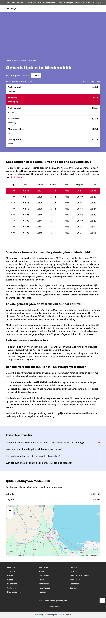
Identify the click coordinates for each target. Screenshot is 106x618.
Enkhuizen (43, 567)
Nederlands (55, 606)
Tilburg (59, 2)
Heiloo (41, 571)
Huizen (10, 575)
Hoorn (41, 580)
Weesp (10, 580)
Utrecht (41, 2)
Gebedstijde (11, 8)
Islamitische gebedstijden (56, 600)
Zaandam (74, 588)
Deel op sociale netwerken (102, 600)
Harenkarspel (45, 588)
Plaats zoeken (98, 8)
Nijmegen (97, 2)
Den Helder (44, 575)
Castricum (11, 588)
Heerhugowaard (14, 592)
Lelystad (11, 567)
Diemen (73, 567)
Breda (88, 2)
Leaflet (83, 555)
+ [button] (10, 510)
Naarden (42, 592)
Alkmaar (73, 571)
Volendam (74, 584)
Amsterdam (10, 2)
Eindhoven (50, 2)
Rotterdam (21, 2)
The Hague (32, 2)
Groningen (68, 2)
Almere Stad (79, 2)
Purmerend (12, 584)
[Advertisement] (53, 37)
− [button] (10, 516)
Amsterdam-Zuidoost (79, 575)
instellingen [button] (16, 177)
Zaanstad (11, 571)
